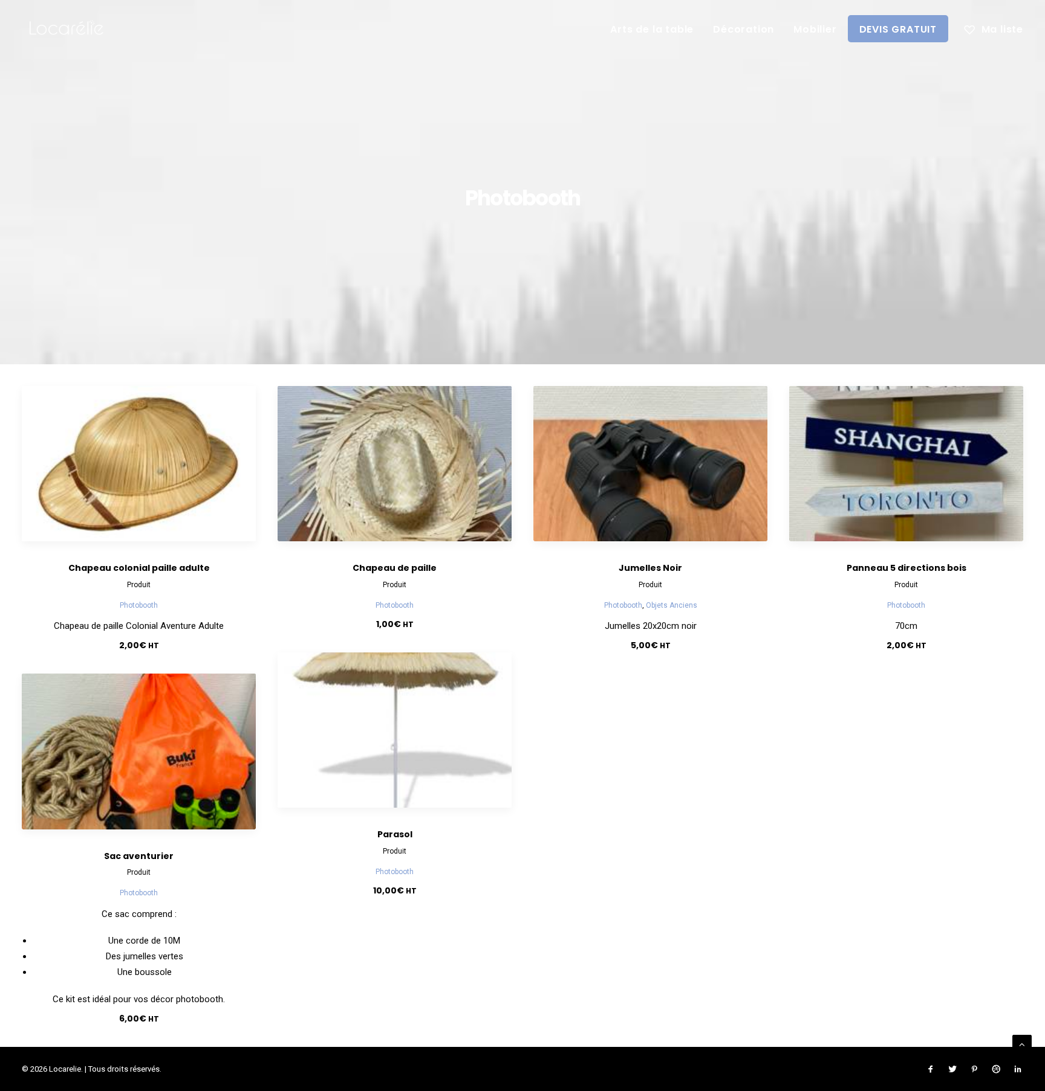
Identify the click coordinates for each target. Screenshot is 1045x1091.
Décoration (743, 29)
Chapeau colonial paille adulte (139, 568)
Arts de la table (652, 29)
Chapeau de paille (395, 568)
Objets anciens (671, 605)
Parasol (394, 834)
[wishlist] (993, 28)
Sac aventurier (139, 856)
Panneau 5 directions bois (906, 568)
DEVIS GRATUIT (898, 29)
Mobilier (814, 29)
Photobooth (139, 605)
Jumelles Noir (650, 568)
